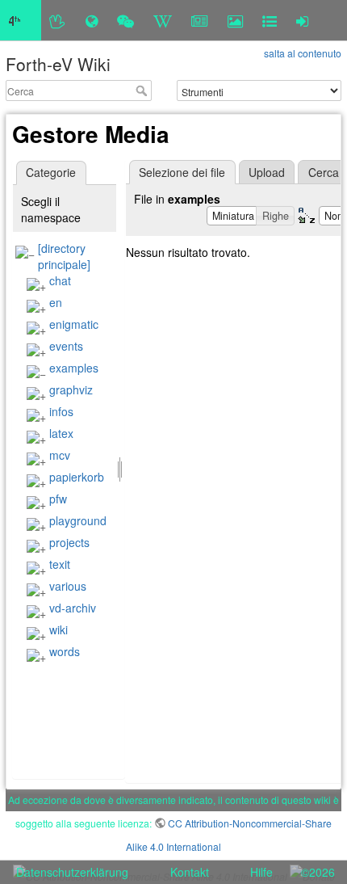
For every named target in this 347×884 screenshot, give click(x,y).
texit (59, 564)
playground (78, 520)
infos (61, 411)
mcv (59, 455)
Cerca (143, 90)
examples (73, 368)
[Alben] (235, 20)
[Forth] (57, 20)
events (66, 346)
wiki (58, 629)
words (64, 651)
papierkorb (76, 477)
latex (61, 433)
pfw (58, 498)
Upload (267, 172)
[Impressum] (269, 20)
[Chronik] (91, 20)
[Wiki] (162, 20)
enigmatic (73, 324)
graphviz (71, 389)
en (55, 302)
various (67, 586)
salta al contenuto (302, 53)
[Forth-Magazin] (199, 20)
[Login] (302, 20)
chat (60, 280)
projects (69, 542)
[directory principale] (64, 256)
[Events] (125, 20)
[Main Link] (20, 20)
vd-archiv (72, 608)
